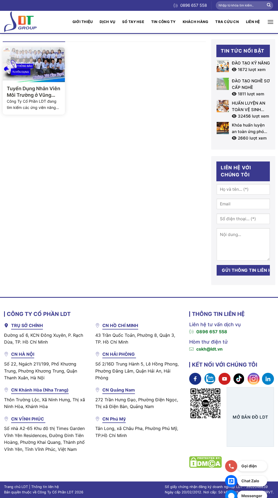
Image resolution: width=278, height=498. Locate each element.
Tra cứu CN (227, 22)
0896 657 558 (211, 331)
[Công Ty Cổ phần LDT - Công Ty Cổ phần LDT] (20, 21)
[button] (270, 22)
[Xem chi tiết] (195, 378)
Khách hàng (195, 22)
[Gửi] (269, 5)
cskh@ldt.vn (209, 349)
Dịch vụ (107, 22)
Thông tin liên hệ (45, 487)
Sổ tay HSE (133, 22)
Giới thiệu (82, 22)
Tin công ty (163, 22)
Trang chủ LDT (16, 487)
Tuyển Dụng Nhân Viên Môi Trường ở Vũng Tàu (33, 92)
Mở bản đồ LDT (250, 417)
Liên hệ (253, 22)
